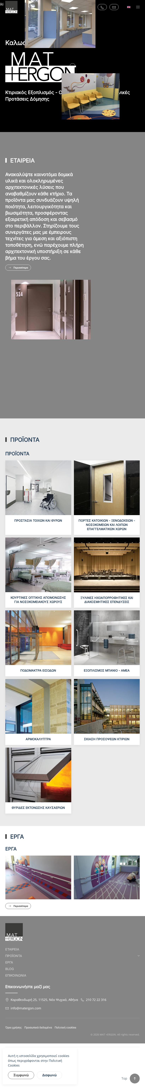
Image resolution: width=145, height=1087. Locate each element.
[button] (138, 7)
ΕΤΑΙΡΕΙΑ (12, 949)
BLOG (9, 969)
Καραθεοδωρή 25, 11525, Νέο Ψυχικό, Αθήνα (44, 1000)
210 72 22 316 (96, 1000)
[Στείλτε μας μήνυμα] (114, 7)
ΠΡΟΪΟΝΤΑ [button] (13, 956)
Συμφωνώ (21, 1075)
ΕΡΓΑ (9, 962)
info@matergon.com (26, 1008)
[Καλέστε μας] (102, 7)
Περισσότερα (20, 267)
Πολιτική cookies (65, 1027)
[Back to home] (11, 7)
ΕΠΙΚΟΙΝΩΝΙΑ (15, 975)
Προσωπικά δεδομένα (38, 1027)
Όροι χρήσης (13, 1027)
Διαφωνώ (49, 1075)
